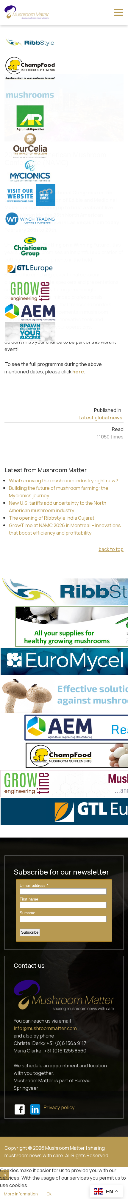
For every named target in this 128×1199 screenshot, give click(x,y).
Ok (48, 1194)
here (78, 371)
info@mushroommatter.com (45, 1028)
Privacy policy (59, 1107)
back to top (111, 549)
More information (21, 1194)
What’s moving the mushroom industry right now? (63, 480)
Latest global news (100, 417)
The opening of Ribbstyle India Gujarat (51, 517)
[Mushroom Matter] (26, 12)
